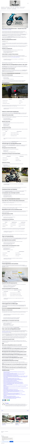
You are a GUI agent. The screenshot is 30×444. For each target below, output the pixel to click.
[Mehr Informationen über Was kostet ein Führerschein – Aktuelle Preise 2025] (8, 418)
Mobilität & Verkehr (4, 29)
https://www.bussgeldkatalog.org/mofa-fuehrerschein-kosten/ (10, 375)
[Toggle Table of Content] (6, 41)
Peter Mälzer (7, 403)
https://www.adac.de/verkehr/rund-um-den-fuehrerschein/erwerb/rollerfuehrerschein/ (13, 374)
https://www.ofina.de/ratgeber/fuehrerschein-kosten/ (9, 398)
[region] (7, 439)
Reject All (8, 441)
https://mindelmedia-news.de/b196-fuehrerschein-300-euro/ (10, 389)
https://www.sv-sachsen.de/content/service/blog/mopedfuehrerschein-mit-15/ (12, 393)
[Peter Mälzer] (3, 404)
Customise (4, 441)
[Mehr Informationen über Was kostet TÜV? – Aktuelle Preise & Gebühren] (21, 418)
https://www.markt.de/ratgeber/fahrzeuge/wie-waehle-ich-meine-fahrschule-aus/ (13, 382)
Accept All (11, 441)
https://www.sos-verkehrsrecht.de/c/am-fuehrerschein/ (10, 380)
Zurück (2, 410)
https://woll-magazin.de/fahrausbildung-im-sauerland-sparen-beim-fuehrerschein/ (13, 390)
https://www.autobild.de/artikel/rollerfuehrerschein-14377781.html (11, 381)
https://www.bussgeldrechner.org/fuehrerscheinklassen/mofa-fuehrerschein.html (13, 379)
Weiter (28, 410)
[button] (2, 400)
